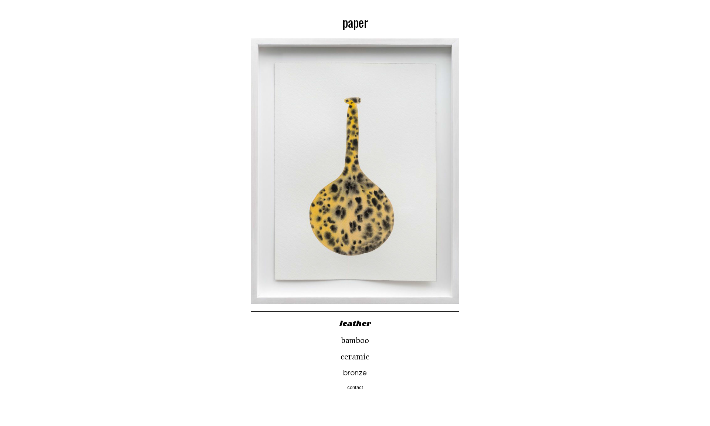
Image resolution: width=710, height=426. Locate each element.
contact (355, 387)
